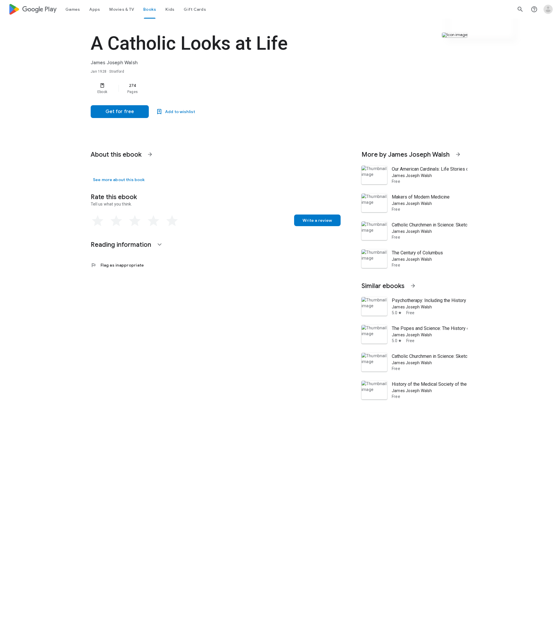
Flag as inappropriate (117, 265)
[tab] (73, 9)
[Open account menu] (548, 9)
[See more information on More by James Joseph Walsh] (458, 154)
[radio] (98, 221)
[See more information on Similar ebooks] (413, 286)
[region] (207, 88)
